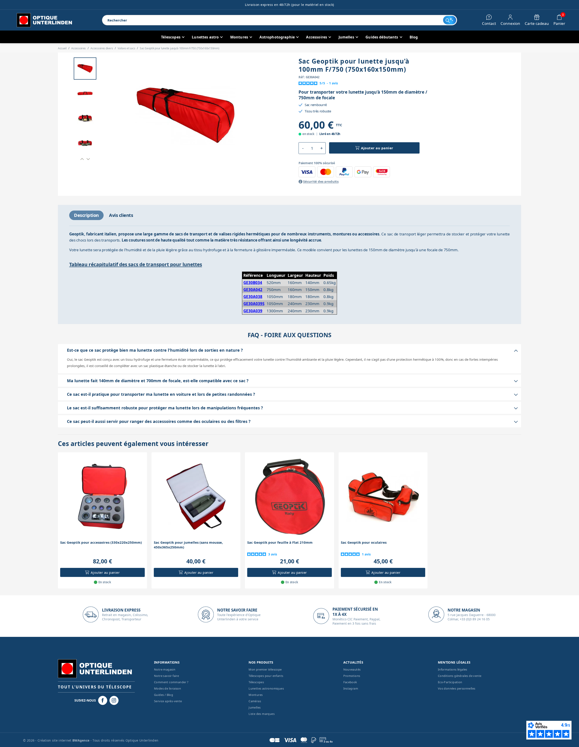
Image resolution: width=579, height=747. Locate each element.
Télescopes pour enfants (266, 676)
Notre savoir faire (166, 676)
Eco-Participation (450, 682)
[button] (82, 159)
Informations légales (452, 669)
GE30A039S (253, 303)
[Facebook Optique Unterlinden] (102, 700)
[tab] (86, 215)
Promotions (351, 676)
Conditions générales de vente (460, 676)
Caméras (255, 701)
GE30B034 (252, 282)
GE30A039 (252, 310)
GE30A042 (252, 289)
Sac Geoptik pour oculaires (364, 542)
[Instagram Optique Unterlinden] (114, 700)
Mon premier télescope (265, 669)
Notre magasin (164, 669)
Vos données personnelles (456, 688)
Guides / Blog (163, 695)
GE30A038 (252, 296)
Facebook (350, 682)
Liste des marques (262, 714)
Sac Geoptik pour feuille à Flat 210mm (280, 542)
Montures (256, 695)
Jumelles (255, 707)
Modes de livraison (167, 688)
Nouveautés (352, 669)
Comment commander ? (171, 682)
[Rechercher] (449, 20)
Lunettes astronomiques (266, 688)
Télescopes (256, 682)
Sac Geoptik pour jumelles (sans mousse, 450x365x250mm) (188, 544)
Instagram (350, 688)
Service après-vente (168, 701)
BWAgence (81, 740)
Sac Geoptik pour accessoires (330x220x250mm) (101, 542)
